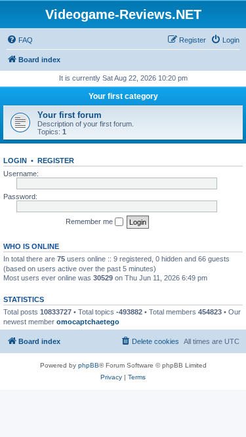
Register (55, 160)
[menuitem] (20, 40)
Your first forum (69, 115)
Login (15, 160)
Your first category (123, 96)
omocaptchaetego (87, 322)
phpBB (88, 365)
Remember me (90, 221)
